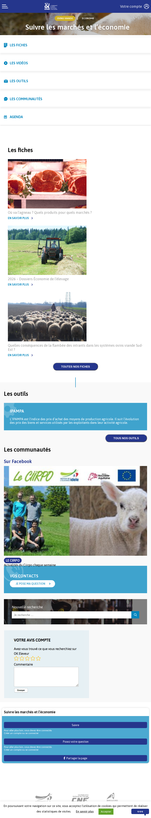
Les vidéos (19, 63)
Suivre (75, 725)
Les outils (19, 81)
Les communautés (26, 99)
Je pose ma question (30, 583)
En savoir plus (18, 218)
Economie (88, 18)
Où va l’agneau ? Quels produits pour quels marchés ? (50, 212)
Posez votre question (75, 741)
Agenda (16, 117)
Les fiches (18, 45)
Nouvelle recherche (27, 607)
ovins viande (65, 18)
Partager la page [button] (76, 758)
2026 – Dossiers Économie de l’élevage (38, 279)
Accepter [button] (106, 811)
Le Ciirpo (13, 560)
